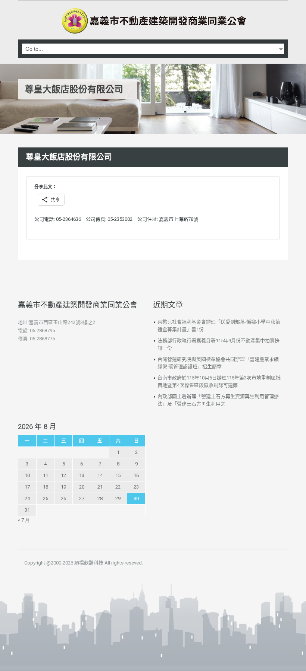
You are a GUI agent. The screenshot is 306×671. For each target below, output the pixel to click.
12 (63, 475)
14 (100, 475)
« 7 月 (24, 520)
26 (63, 498)
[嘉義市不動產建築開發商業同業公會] (153, 21)
